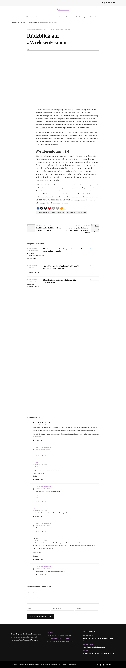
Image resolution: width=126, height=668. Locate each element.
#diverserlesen (94, 17)
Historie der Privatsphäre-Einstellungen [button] (60, 641)
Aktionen (51, 17)
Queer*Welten (82, 168)
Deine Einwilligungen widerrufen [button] (58, 638)
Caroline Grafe (70, 171)
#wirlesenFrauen (43, 212)
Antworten (39, 440)
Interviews (69, 17)
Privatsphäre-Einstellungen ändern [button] (59, 635)
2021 (53, 212)
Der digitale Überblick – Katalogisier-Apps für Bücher (98, 639)
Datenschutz (51, 632)
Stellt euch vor (33, 272)
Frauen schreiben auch (80, 174)
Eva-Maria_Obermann (43, 447)
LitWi (61, 17)
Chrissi (35, 462)
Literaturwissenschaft (35, 255)
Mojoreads (79, 125)
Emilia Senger (78, 165)
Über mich (29, 17)
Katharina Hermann (49, 171)
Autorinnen (71, 212)
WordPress (63, 665)
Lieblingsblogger (81, 17)
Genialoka (43, 128)
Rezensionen (40, 17)
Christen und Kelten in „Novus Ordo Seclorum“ (99, 653)
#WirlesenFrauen (57, 30)
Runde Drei (82, 212)
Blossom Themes (44, 665)
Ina (34, 508)
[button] (38, 208)
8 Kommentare (25, 110)
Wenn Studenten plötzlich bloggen (94, 647)
